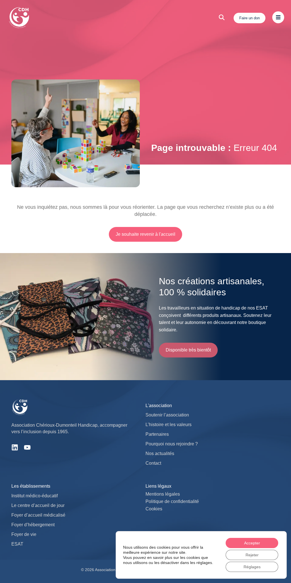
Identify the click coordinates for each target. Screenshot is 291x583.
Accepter (252, 543)
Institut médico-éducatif (34, 495)
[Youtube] (27, 447)
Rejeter (252, 555)
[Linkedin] (14, 447)
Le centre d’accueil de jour (38, 505)
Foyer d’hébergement (33, 524)
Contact (153, 463)
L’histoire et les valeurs (169, 424)
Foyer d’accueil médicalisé (38, 515)
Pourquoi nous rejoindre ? (172, 443)
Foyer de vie (23, 534)
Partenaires (157, 434)
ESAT (17, 544)
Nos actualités (160, 453)
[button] (188, 350)
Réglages (252, 567)
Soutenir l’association (167, 414)
